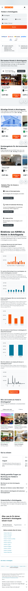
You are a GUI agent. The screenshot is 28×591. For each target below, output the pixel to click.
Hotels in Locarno (7, 540)
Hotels (7, 566)
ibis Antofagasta (6, 87)
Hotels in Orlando (7, 548)
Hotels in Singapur (7, 546)
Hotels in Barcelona (8, 552)
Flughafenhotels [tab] (18, 524)
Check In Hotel (5, 167)
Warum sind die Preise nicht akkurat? (11, 587)
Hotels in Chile (22, 566)
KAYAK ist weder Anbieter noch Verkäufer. (12, 581)
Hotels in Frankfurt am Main (9, 538)
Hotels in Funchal (7, 536)
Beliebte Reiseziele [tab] (7, 524)
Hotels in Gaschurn (8, 542)
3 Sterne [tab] (21, 409)
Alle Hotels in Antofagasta (6, 560)
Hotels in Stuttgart (7, 550)
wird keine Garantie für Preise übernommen (10, 577)
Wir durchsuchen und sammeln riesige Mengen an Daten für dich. (13, 584)
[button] (2, 7)
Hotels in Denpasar (8, 535)
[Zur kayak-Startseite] (9, 7)
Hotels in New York (8, 533)
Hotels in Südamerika (14, 566)
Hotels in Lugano (7, 544)
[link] (8, 198)
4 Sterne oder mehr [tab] (7, 409)
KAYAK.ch (3, 566)
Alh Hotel (4, 128)
